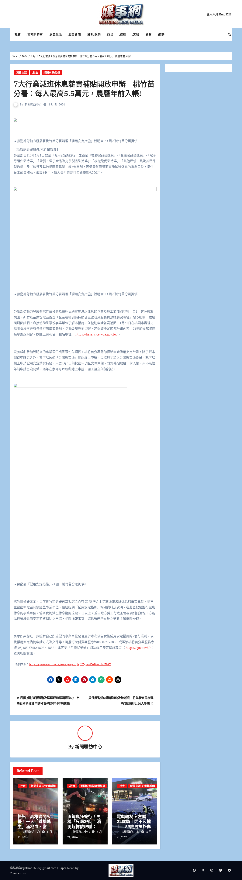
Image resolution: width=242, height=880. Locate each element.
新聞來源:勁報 (51, 72)
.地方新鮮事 (34, 34)
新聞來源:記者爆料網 (43, 786)
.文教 (135, 34)
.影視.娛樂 (94, 34)
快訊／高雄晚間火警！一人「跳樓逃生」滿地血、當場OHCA (34, 824)
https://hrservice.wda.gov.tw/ (96, 334)
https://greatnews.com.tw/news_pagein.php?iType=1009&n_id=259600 (70, 664)
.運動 (161, 34)
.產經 (122, 34)
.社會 (17, 34)
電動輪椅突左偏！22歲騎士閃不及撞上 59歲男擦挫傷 (134, 821)
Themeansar (18, 873)
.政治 (110, 34)
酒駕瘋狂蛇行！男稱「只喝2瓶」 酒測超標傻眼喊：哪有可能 (84, 824)
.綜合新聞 (74, 34)
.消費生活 (55, 34)
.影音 (148, 34)
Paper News (66, 868)
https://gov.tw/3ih (138, 647)
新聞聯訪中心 (33, 104)
